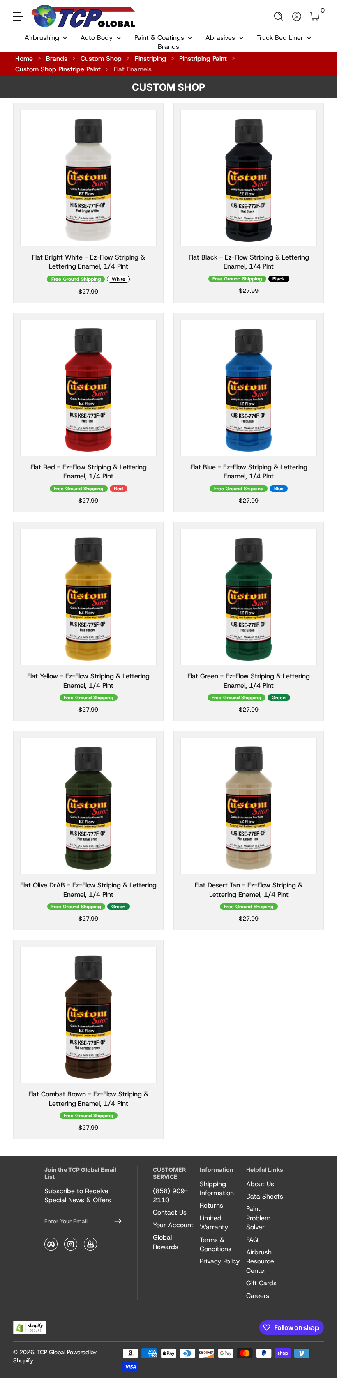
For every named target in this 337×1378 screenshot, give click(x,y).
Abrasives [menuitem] (220, 37)
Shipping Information (217, 1188)
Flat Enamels (133, 69)
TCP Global (51, 1352)
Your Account (173, 1225)
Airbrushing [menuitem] (42, 37)
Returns (211, 1205)
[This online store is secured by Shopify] (29, 1328)
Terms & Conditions (215, 1244)
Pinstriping (150, 58)
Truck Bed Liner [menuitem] (280, 37)
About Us (260, 1184)
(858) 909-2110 (170, 1195)
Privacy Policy (220, 1261)
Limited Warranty (214, 1222)
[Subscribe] (114, 1221)
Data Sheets (264, 1196)
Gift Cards (261, 1283)
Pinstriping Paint (203, 58)
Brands (56, 58)
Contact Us (170, 1212)
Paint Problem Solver (258, 1217)
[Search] (279, 16)
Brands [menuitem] (168, 46)
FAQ (252, 1240)
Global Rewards (165, 1242)
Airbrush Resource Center (260, 1261)
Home (24, 58)
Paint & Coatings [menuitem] (159, 37)
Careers (257, 1295)
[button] (279, 16)
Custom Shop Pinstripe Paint (58, 69)
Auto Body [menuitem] (97, 37)
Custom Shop (101, 58)
